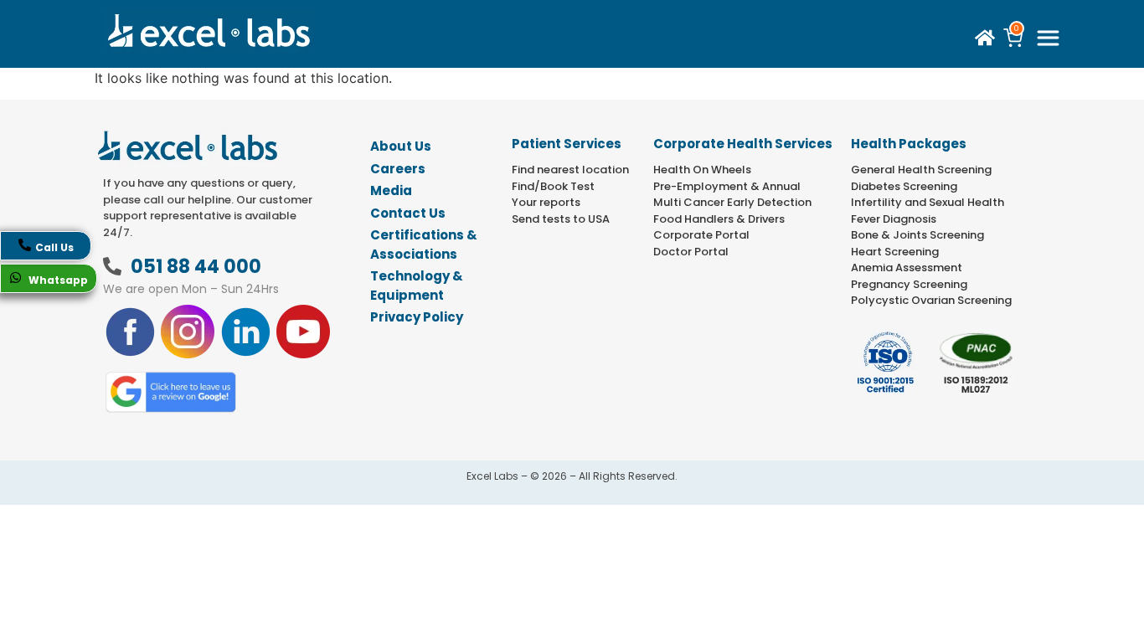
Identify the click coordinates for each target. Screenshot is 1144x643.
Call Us (54, 247)
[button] (1048, 38)
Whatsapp (57, 280)
